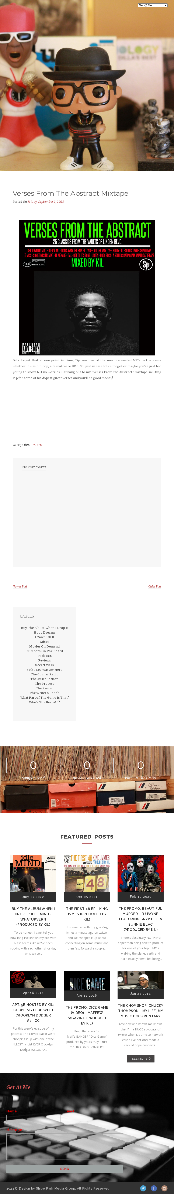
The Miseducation (44, 679)
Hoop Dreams (44, 632)
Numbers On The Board (44, 651)
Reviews (44, 660)
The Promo (44, 688)
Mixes (37, 445)
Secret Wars (44, 665)
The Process (44, 684)
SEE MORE (139, 1058)
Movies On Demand (44, 646)
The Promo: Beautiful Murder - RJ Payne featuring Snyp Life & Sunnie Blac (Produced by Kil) (141, 919)
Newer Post (20, 586)
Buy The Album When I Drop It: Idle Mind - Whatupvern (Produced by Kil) (33, 917)
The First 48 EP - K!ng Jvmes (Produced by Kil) (87, 914)
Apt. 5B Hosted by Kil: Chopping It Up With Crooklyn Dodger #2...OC (33, 1013)
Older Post (154, 586)
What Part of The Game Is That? (44, 697)
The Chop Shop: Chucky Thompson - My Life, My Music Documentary (140, 1011)
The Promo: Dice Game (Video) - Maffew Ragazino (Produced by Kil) (87, 1015)
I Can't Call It (44, 637)
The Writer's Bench (44, 693)
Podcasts (45, 656)
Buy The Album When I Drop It (44, 628)
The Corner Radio (44, 674)
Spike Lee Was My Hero (44, 670)
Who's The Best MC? (44, 702)
